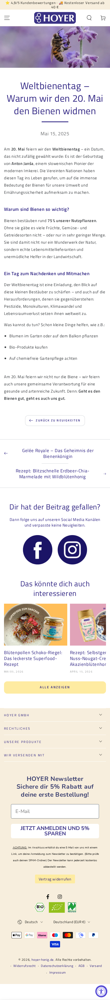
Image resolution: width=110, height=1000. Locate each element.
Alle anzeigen (55, 687)
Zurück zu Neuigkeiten (58, 420)
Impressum (57, 972)
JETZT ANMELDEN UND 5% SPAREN (55, 831)
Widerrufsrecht (24, 966)
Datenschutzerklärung (57, 966)
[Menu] (7, 17)
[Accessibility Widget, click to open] (101, 991)
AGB (81, 966)
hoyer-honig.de (42, 959)
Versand (96, 966)
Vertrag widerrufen (55, 879)
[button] (89, 17)
